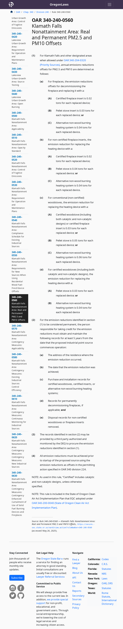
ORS (110, 583)
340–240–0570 (19, 337)
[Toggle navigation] (109, 5)
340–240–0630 (19, 493)
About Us (77, 572)
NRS (104, 573)
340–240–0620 (19, 450)
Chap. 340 (28, 12)
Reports (76, 591)
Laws (104, 578)
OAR (18, 12)
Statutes (106, 569)
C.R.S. (105, 564)
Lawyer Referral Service (49, 576)
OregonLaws (59, 4)
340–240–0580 (19, 372)
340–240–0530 (19, 196)
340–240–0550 (19, 271)
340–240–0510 (19, 142)
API (74, 577)
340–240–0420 (19, 48)
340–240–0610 (19, 412)
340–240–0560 (19, 308)
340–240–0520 (19, 166)
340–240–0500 (19, 120)
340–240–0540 (19, 231)
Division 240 (42, 12)
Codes (105, 559)
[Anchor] (50, 73)
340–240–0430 (19, 76)
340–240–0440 (19, 98)
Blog (74, 568)
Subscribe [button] (16, 577)
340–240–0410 (19, 18)
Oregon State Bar (51, 558)
